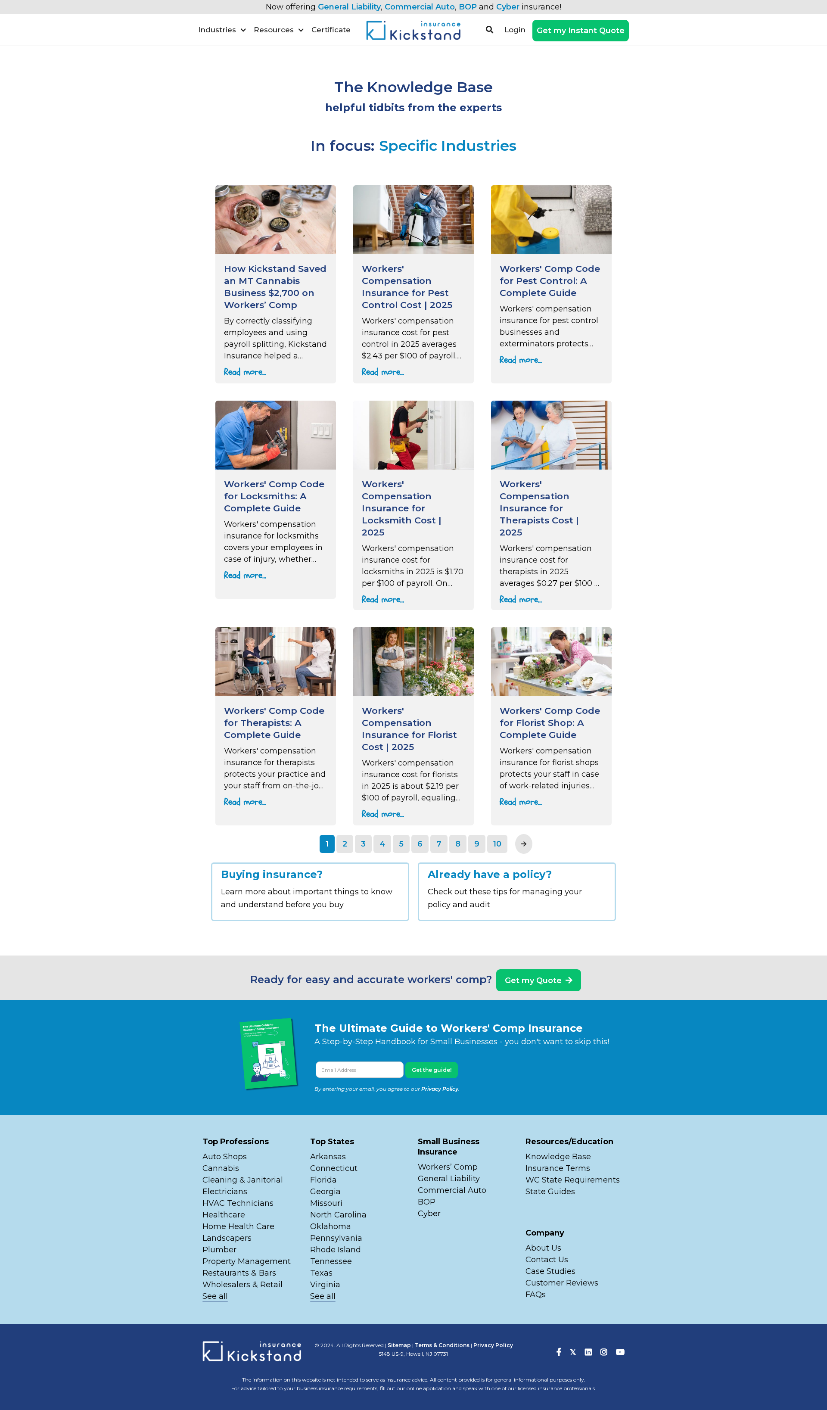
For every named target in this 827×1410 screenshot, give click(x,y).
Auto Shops (224, 1156)
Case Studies (550, 1271)
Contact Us (546, 1259)
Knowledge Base (558, 1156)
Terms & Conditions (442, 1345)
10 (497, 844)
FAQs (535, 1294)
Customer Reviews (561, 1283)
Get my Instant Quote (581, 30)
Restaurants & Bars (239, 1273)
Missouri (327, 1203)
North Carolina (338, 1215)
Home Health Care (238, 1226)
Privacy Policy (439, 1089)
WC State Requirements (572, 1180)
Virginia (325, 1284)
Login (514, 29)
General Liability (349, 7)
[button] (222, 30)
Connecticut (334, 1168)
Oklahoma (330, 1226)
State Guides (550, 1191)
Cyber (507, 7)
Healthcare (223, 1215)
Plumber (219, 1249)
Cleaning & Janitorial (242, 1180)
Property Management (246, 1261)
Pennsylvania (336, 1238)
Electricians (224, 1191)
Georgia (325, 1191)
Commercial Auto (420, 7)
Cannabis (220, 1168)
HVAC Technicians (238, 1203)
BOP (468, 7)
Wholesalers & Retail (242, 1284)
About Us (543, 1248)
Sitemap (399, 1345)
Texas (321, 1273)
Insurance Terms (557, 1168)
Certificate (331, 29)
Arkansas (328, 1156)
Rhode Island (335, 1249)
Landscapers (227, 1238)
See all (215, 1296)
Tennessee (331, 1261)
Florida (323, 1180)
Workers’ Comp (448, 1167)
